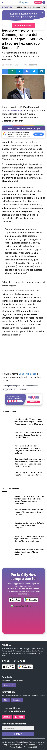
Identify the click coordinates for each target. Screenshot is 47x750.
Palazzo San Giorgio (12, 110)
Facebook (17, 700)
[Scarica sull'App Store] (15, 600)
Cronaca (27, 7)
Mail (5, 700)
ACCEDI (21, 717)
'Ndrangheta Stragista (11, 385)
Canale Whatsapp (27, 374)
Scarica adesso (23, 25)
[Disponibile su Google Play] (31, 600)
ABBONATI (38, 2)
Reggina (36, 7)
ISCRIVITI (18, 734)
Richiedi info (8, 685)
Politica (19, 7)
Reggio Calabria (9, 389)
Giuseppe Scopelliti (30, 385)
